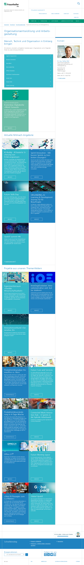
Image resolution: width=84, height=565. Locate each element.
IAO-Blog (76, 13)
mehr (9, 310)
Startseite (6, 24)
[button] (78, 534)
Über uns (33, 21)
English (76, 17)
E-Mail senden (62, 78)
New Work (8, 63)
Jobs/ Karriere (55, 13)
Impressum (43, 561)
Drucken (62, 535)
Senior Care (9, 78)
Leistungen (54, 21)
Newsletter (60, 541)
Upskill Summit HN (9, 261)
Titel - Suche (78, 3)
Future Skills (9, 81)
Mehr (9, 128)
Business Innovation (11, 59)
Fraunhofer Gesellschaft (37, 10)
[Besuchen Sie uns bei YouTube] (51, 554)
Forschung (44, 21)
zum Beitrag (9, 394)
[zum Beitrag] (15, 362)
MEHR (35, 219)
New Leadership (10, 67)
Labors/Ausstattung (67, 21)
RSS (31, 561)
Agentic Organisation (11, 56)
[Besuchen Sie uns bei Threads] (45, 554)
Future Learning (10, 85)
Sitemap (78, 561)
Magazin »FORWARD (36, 541)
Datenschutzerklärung (61, 561)
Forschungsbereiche (20, 24)
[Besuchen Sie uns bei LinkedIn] (48, 554)
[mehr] (15, 277)
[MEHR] (42, 186)
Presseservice (43, 13)
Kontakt (66, 13)
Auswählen (26, 554)
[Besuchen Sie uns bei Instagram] (54, 554)
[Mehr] (15, 95)
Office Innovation (10, 70)
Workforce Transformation (12, 74)
